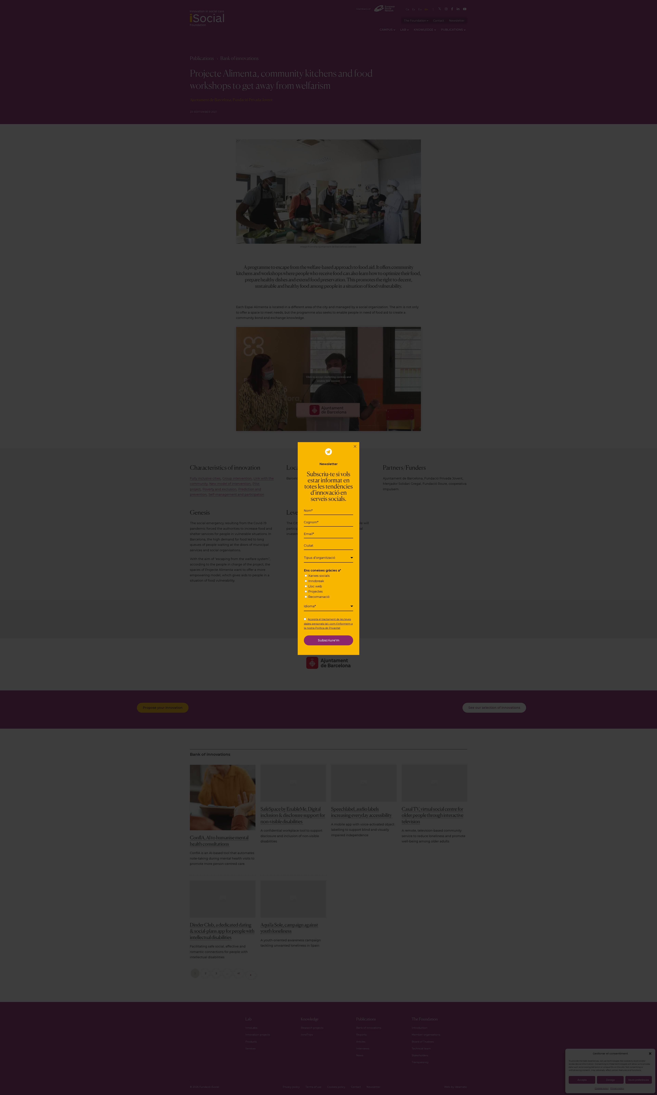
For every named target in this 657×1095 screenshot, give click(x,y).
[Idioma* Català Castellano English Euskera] (328, 606)
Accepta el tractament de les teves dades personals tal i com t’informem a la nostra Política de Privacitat (328, 623)
